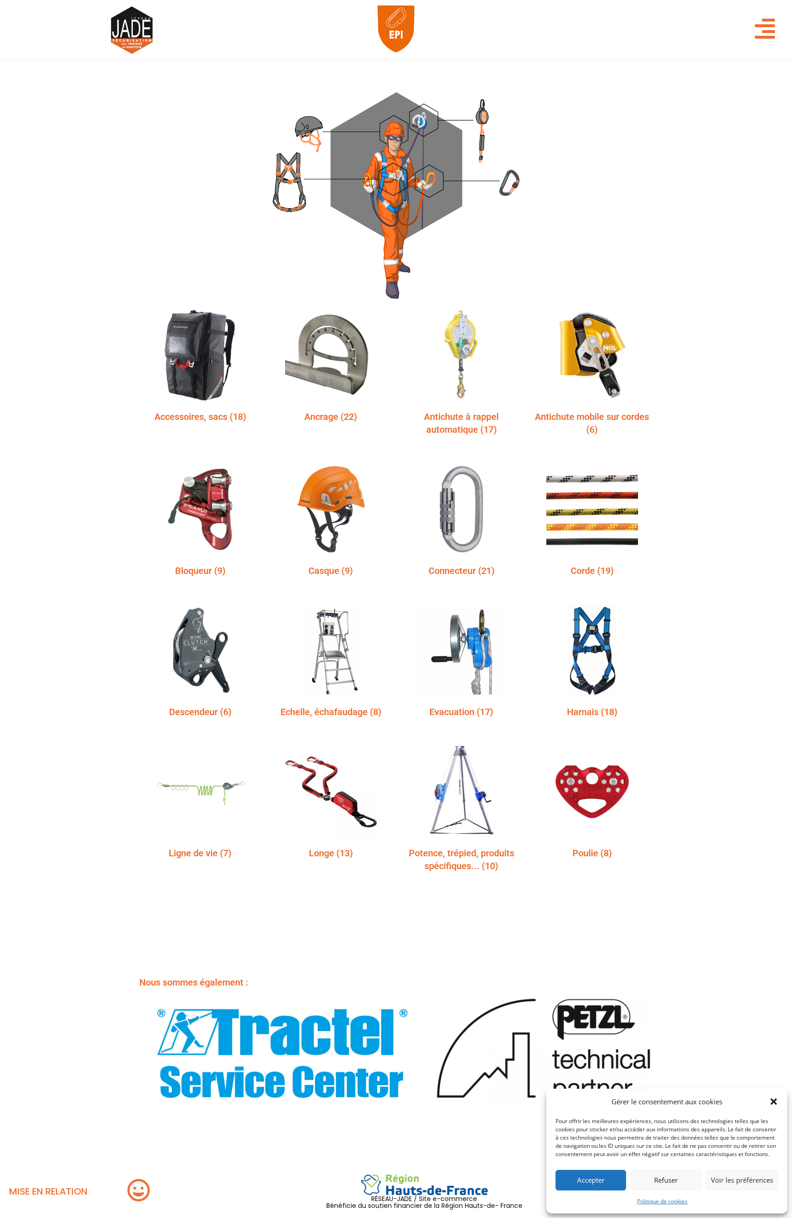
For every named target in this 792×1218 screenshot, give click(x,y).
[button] (773, 1101)
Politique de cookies (662, 1201)
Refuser (666, 1180)
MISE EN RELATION (48, 1191)
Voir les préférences (742, 1180)
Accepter (591, 1180)
